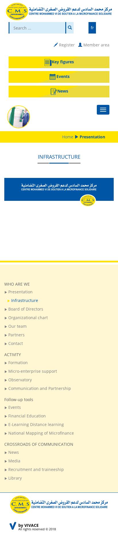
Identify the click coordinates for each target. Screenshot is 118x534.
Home (67, 137)
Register (66, 45)
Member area (95, 45)
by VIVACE (28, 525)
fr (92, 27)
